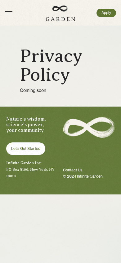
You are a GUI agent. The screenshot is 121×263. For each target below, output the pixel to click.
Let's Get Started (25, 148)
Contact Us (72, 170)
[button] (63, 12)
